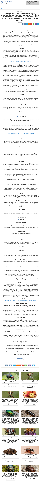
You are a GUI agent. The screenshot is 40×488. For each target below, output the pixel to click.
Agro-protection (6, 2)
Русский (2, 8)
